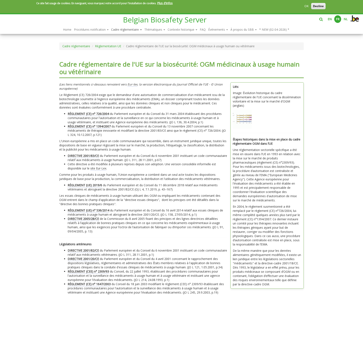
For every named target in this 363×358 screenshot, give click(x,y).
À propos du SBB (242, 29)
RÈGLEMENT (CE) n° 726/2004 (88, 114)
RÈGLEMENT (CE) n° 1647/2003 (89, 284)
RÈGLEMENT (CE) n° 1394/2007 (89, 126)
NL (346, 19)
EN (330, 19)
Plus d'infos (165, 3)
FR (337, 19)
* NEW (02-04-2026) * (274, 29)
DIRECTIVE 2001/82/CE (83, 250)
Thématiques (153, 29)
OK (306, 6)
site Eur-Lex (98, 168)
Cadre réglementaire (125, 29)
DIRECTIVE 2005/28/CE (83, 219)
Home (67, 29)
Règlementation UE (108, 46)
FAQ (203, 29)
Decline (318, 6)
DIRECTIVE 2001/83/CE (83, 156)
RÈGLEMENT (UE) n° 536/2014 (88, 210)
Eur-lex (132, 84)
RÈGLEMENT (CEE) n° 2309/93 (88, 271)
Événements (217, 29)
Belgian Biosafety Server (164, 20)
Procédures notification (90, 29)
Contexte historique (181, 29)
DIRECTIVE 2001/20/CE (83, 259)
